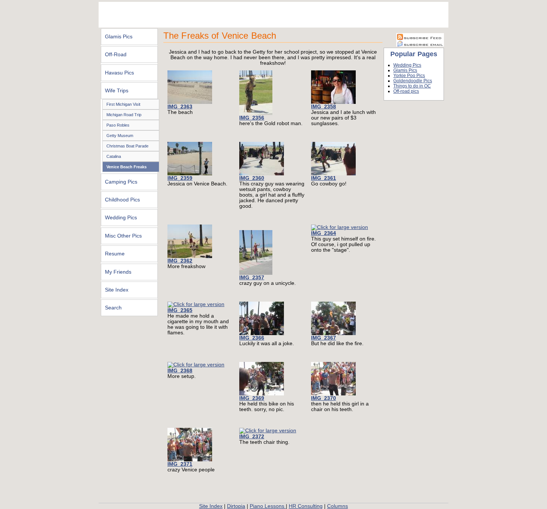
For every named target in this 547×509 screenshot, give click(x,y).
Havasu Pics (119, 73)
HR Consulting (306, 506)
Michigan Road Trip (123, 114)
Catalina (113, 156)
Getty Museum (119, 135)
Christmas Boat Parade (127, 146)
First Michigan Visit (123, 104)
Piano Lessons (268, 506)
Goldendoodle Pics (412, 80)
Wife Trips (116, 90)
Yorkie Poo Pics (409, 75)
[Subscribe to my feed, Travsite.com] (420, 38)
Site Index (116, 290)
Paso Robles (117, 125)
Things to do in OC (412, 86)
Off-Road (116, 54)
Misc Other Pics (123, 236)
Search (113, 308)
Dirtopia (236, 506)
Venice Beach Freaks (126, 167)
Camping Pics (121, 182)
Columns (337, 506)
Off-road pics (406, 91)
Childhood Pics (122, 200)
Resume (115, 254)
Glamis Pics (118, 36)
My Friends (118, 272)
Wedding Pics (121, 217)
